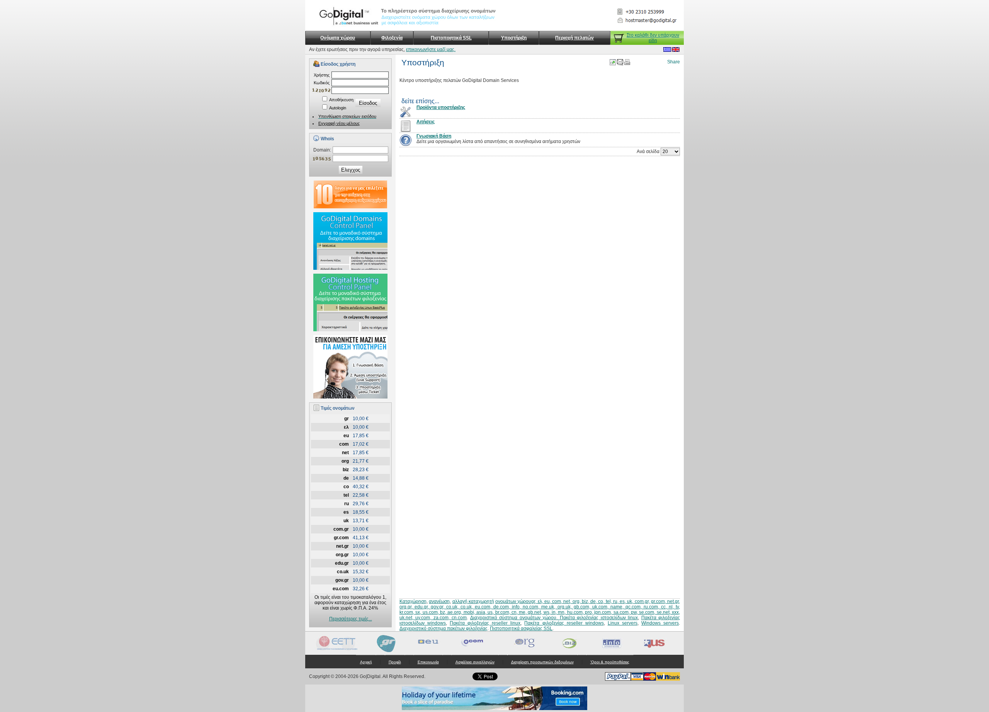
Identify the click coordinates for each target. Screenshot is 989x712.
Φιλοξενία (392, 38)
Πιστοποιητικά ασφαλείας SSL (521, 628)
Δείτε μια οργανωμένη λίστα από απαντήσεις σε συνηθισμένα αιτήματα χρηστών (498, 141)
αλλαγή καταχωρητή (473, 601)
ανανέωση (439, 601)
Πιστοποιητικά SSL (451, 38)
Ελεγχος (350, 170)
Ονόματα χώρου (337, 38)
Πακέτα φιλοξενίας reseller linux (485, 623)
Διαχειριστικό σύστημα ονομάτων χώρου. (515, 617)
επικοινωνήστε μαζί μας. (430, 49)
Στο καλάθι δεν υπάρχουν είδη (653, 37)
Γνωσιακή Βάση (433, 136)
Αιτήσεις (425, 121)
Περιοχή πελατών (574, 38)
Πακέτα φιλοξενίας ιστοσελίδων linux (599, 617)
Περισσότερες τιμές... (350, 619)
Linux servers (622, 623)
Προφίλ (395, 662)
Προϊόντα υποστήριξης (440, 107)
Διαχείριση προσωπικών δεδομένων (542, 662)
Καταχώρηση (413, 601)
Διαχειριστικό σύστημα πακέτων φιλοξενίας (443, 628)
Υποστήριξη (514, 38)
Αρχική (366, 662)
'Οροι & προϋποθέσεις (609, 662)
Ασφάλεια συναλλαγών (474, 662)
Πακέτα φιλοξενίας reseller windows (563, 623)
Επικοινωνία (428, 662)
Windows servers (660, 623)
